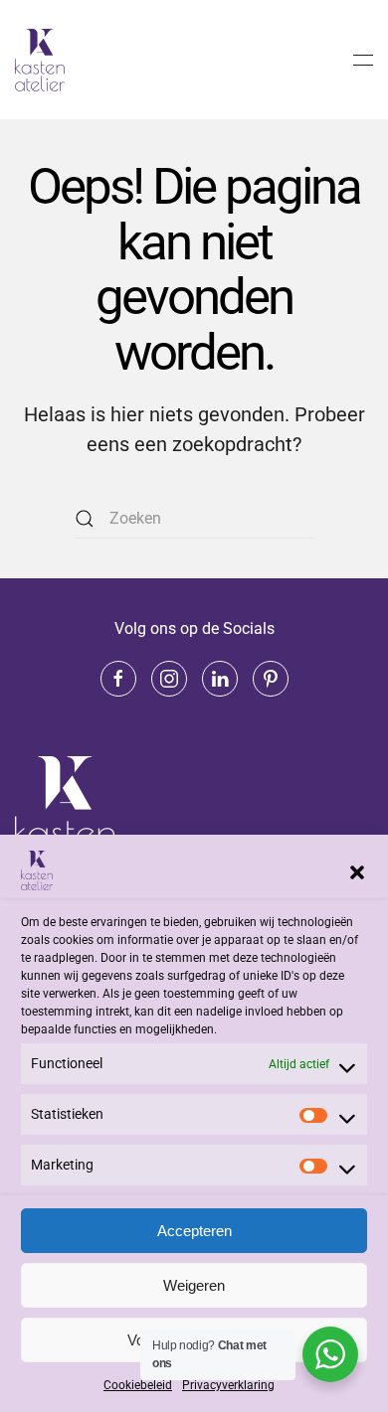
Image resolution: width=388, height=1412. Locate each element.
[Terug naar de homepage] (43, 59)
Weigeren (194, 1285)
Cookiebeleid (137, 1385)
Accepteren (194, 1230)
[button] (357, 870)
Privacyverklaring (228, 1385)
